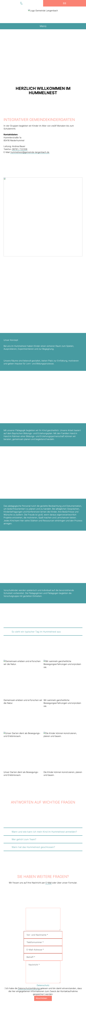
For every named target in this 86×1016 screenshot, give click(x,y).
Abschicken (41, 998)
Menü (43, 26)
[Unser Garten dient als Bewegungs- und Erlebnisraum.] (23, 751)
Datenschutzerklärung (29, 988)
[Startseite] (43, 15)
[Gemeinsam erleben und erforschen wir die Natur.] (23, 679)
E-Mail (49, 882)
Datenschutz (43, 985)
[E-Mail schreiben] (64, 3)
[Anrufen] (21, 3)
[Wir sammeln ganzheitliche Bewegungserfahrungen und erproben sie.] (63, 679)
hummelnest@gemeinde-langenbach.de (30, 152)
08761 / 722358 (19, 149)
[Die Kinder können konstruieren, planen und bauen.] (63, 751)
